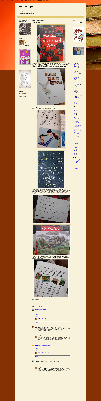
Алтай (75, 90)
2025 (75, 109)
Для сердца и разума (77, 159)
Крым (74, 102)
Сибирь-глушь (76, 59)
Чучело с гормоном (77, 125)
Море (74, 86)
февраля (76, 146)
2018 (75, 149)
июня (76, 140)
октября (76, 121)
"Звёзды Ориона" (41, 107)
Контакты (32, 16)
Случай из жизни (76, 73)
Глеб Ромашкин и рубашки (57, 16)
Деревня (75, 79)
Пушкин (75, 72)
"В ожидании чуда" (77, 130)
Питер (75, 85)
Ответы (37, 316)
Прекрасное (76, 67)
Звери (75, 80)
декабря (76, 118)
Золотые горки (76, 122)
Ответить (36, 314)
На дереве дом (76, 160)
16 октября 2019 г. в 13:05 (45, 318)
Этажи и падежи (68, 16)
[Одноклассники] (35, 299)
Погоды (75, 63)
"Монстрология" (77, 133)
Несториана (76, 167)
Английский (75, 103)
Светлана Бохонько (38, 309)
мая (75, 142)
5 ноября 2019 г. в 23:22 (41, 360)
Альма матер (76, 77)
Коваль (75, 92)
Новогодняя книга (76, 84)
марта (76, 144)
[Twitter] (34, 299)
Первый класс (76, 97)
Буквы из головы (76, 101)
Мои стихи (75, 78)
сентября (76, 136)
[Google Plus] (39, 299)
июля (76, 139)
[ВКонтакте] (32, 299)
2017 (75, 150)
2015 (75, 153)
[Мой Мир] (36, 299)
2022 (75, 113)
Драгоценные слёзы (77, 132)
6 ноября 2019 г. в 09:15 (45, 367)
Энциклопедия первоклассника (43, 16)
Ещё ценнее (76, 129)
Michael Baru (76, 162)
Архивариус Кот (76, 168)
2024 (75, 110)
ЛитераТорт (25, 6)
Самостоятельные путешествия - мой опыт (78, 165)
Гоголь (75, 96)
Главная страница (51, 391)
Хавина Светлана (38, 345)
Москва (75, 89)
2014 (75, 154)
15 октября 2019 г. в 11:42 (46, 309)
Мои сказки (75, 99)
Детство (75, 70)
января (76, 147)
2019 (75, 117)
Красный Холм (76, 91)
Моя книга (26, 16)
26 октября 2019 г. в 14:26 (45, 345)
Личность (75, 74)
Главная (20, 16)
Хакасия (75, 98)
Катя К (36, 360)
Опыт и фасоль (77, 126)
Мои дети (75, 66)
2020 (75, 116)
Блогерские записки (77, 95)
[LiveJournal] (37, 299)
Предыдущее (68, 391)
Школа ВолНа (76, 161)
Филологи (75, 83)
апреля (76, 143)
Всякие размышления (77, 64)
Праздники (75, 71)
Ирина (39, 318)
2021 (75, 114)
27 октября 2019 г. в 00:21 (45, 352)
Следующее (34, 391)
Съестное (75, 62)
